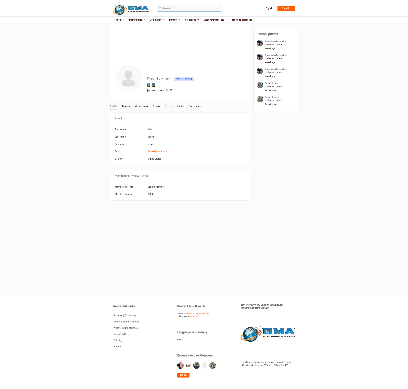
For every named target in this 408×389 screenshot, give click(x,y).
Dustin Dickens (272, 83)
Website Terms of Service (126, 328)
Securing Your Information (126, 321)
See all (183, 375)
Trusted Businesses (242, 20)
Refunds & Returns (123, 334)
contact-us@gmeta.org (198, 313)
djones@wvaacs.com (158, 151)
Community (155, 20)
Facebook (194, 316)
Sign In (269, 8)
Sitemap (118, 346)
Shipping (118, 340)
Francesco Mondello (275, 41)
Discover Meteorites (214, 20)
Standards (190, 20)
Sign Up (286, 8)
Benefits (173, 20)
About (118, 20)
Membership (135, 20)
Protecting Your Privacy (125, 315)
